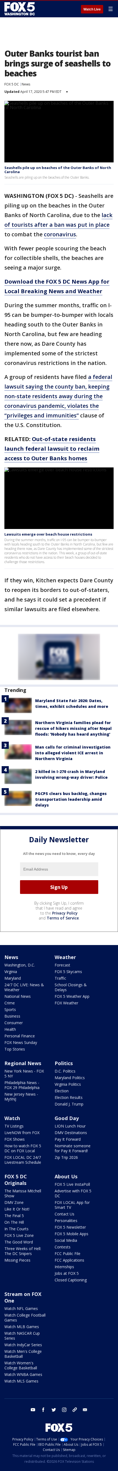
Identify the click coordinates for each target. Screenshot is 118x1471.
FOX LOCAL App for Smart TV (72, 1205)
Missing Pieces (17, 1260)
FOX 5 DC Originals (15, 1179)
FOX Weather (66, 1002)
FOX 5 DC (11, 84)
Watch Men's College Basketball (23, 1354)
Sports (10, 1009)
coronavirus (60, 234)
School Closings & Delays (71, 987)
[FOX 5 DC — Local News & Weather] (20, 8)
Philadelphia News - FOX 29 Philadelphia (22, 1085)
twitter (53, 1409)
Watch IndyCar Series (23, 1344)
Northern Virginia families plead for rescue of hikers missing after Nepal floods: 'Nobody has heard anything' (73, 728)
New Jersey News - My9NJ (21, 1097)
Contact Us (64, 1214)
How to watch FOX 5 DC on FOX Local (22, 1148)
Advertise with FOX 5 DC (73, 1193)
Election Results (69, 1097)
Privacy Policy (65, 913)
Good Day (67, 1118)
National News (17, 996)
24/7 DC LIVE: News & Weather (24, 987)
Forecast (62, 965)
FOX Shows (14, 1139)
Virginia (10, 971)
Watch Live (92, 9)
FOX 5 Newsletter (70, 1227)
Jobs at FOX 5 (67, 1273)
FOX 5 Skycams (68, 971)
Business (12, 1016)
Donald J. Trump (69, 1104)
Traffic (60, 978)
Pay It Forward (68, 1139)
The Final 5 (14, 1215)
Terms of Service (63, 918)
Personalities (66, 1220)
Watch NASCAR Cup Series (22, 1336)
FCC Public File (67, 1253)
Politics (64, 1063)
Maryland (12, 978)
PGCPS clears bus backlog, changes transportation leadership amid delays (71, 799)
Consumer (13, 1022)
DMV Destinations (71, 1132)
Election (62, 1090)
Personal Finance (19, 1035)
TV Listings (14, 1126)
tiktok (74, 1409)
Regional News (22, 1063)
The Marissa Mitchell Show (22, 1193)
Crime (9, 1002)
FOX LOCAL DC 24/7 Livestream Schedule (22, 1160)
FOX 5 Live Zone (19, 1235)
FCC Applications (69, 1260)
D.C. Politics (65, 1071)
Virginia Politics (68, 1084)
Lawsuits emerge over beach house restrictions (48, 534)
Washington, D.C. (19, 965)
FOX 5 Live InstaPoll (72, 1184)
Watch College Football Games (25, 1317)
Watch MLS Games (21, 1381)
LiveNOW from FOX (22, 1132)
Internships (64, 1266)
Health (10, 1029)
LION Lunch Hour (70, 1126)
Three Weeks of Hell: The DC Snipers (22, 1251)
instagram (64, 1409)
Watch (12, 1118)
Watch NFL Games (21, 1308)
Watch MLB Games (21, 1326)
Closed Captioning (71, 1279)
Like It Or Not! (16, 1209)
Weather (65, 957)
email (85, 1409)
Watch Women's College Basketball (20, 1365)
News (26, 84)
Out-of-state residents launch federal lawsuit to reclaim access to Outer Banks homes (51, 448)
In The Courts (16, 1228)
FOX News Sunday (20, 1042)
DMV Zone (14, 1202)
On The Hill (14, 1222)
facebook (43, 1409)
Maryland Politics (70, 1077)
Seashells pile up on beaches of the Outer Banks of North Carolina (57, 169)
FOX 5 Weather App (72, 996)
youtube (33, 1409)
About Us (66, 1176)
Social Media (66, 1240)
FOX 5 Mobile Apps (71, 1233)
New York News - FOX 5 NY (24, 1073)
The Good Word (18, 1242)
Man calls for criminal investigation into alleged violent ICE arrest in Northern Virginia (73, 752)
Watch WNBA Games (23, 1374)
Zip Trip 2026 (66, 1157)
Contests (63, 1247)
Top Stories (14, 1049)
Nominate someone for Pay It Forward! (73, 1148)
